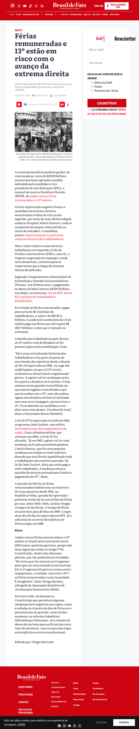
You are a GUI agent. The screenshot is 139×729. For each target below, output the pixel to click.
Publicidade (25, 694)
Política (64, 14)
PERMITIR (124, 722)
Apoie (11, 14)
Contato (23, 702)
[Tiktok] (30, 5)
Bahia (75, 683)
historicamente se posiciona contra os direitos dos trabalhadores (39, 237)
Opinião (105, 14)
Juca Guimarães (60, 95)
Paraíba (76, 705)
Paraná (96, 683)
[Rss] (42, 5)
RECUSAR (101, 722)
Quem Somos (114, 14)
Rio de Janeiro (99, 694)
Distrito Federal (79, 694)
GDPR (21, 724)
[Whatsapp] (36, 5)
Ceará (75, 688)
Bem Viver (96, 14)
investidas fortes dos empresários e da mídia (40, 430)
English (98, 5)
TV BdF (18, 14)
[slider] (41, 104)
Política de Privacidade (25, 711)
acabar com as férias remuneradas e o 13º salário (35, 198)
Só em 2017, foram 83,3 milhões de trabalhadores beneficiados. (43, 297)
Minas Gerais (78, 699)
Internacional (76, 14)
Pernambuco (98, 688)
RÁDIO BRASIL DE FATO (30, 14)
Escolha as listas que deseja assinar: (104, 76)
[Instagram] (19, 5)
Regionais (49, 14)
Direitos (86, 14)
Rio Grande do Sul (100, 699)
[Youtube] (24, 5)
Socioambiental (58, 702)
